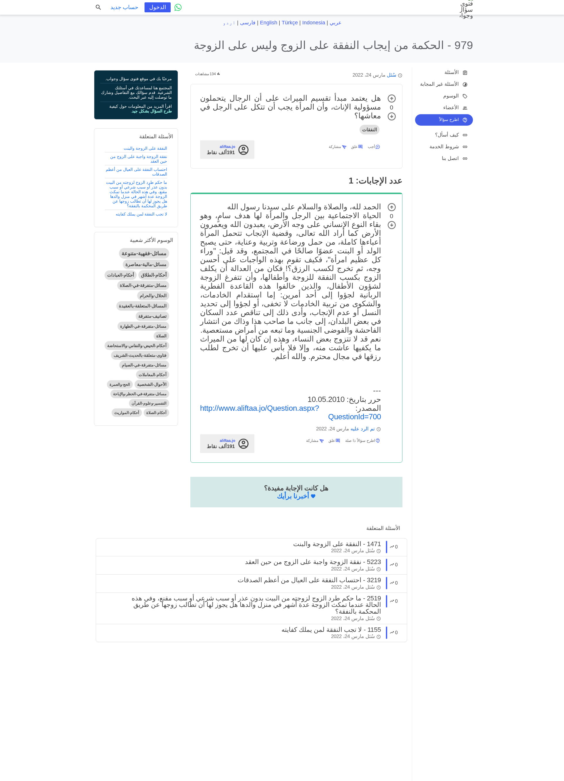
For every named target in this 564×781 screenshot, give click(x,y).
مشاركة (335, 146)
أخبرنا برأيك (293, 496)
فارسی (248, 23)
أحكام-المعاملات (153, 374)
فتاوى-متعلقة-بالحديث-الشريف (140, 355)
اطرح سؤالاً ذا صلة (360, 440)
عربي (336, 23)
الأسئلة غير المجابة (439, 84)
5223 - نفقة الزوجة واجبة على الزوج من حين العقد (313, 561)
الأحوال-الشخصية (152, 384)
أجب (371, 146)
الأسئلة (451, 72)
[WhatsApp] (178, 7)
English (268, 23)
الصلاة (161, 336)
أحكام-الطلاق (154, 274)
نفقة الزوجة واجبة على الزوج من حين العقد (138, 159)
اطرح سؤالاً (449, 119)
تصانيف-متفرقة (152, 316)
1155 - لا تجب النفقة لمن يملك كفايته (331, 629)
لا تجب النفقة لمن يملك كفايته (141, 214)
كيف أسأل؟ (447, 134)
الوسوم (451, 96)
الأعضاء (451, 107)
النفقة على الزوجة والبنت (145, 148)
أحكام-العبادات (120, 274)
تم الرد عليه (362, 429)
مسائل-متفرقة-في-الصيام (144, 365)
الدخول (157, 7)
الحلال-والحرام (153, 295)
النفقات (369, 129)
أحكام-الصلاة (156, 412)
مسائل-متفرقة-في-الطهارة (143, 326)
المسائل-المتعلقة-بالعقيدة (143, 305)
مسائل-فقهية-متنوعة (144, 253)
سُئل (391, 75)
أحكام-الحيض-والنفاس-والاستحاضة (137, 345)
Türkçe (290, 23)
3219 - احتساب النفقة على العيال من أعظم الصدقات (309, 580)
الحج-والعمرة (120, 384)
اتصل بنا (450, 158)
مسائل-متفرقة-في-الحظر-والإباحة (140, 394)
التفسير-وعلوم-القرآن (149, 403)
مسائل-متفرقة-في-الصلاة (143, 285)
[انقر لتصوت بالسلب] (392, 116)
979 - (333, 45)
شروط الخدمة (444, 146)
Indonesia (313, 23)
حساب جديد (124, 7)
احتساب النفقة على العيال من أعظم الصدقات (136, 171)
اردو (229, 23)
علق (354, 146)
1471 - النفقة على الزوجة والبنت (337, 544)
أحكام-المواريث (126, 412)
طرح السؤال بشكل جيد (152, 111)
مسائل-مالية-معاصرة (146, 264)
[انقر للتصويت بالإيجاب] (392, 98)
